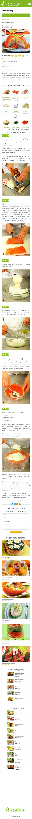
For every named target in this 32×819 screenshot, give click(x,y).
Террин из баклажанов (18, 718)
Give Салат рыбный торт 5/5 (27, 55)
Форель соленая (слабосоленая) (6, 98)
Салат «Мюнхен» (19, 730)
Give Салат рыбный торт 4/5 (23, 55)
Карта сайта (16, 816)
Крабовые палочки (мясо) (16, 97)
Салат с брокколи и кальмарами (19, 736)
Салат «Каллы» (19, 713)
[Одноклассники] (17, 504)
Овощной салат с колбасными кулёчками (19, 681)
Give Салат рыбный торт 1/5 (12, 55)
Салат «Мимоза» (6, 620)
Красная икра (25, 127)
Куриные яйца (25, 97)
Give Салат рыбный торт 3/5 (19, 55)
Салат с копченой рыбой (7, 599)
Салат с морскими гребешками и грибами (19, 674)
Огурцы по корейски (18, 693)
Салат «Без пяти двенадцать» (19, 748)
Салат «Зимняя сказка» (7, 577)
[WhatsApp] (20, 504)
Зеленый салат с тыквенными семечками (19, 760)
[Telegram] (15, 504)
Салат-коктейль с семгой (7, 641)
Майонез (6, 127)
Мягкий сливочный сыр (16, 111)
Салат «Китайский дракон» (18, 767)
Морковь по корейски (18, 687)
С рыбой (7, 19)
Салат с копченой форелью (8, 663)
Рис (6, 111)
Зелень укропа (16, 127)
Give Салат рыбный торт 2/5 (16, 55)
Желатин (25, 111)
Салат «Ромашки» (6, 557)
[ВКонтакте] (12, 504)
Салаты (3, 19)
